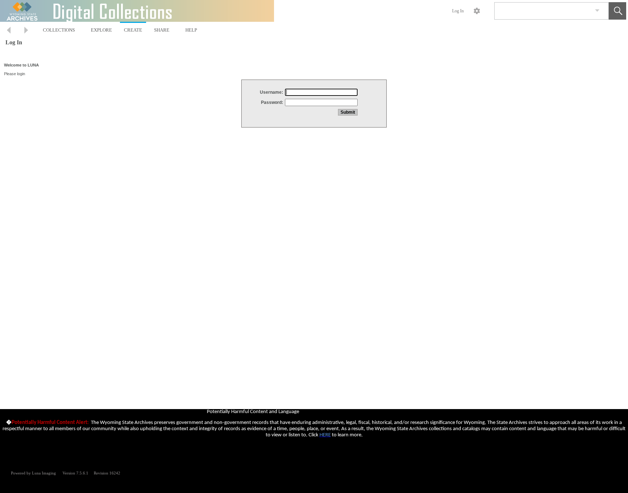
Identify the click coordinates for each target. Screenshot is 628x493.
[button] (617, 11)
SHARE (161, 30)
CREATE (133, 30)
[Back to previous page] (8, 31)
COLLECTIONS (59, 30)
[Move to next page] (26, 31)
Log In (458, 10)
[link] (597, 10)
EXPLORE (101, 30)
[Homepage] (137, 11)
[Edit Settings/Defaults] (477, 11)
